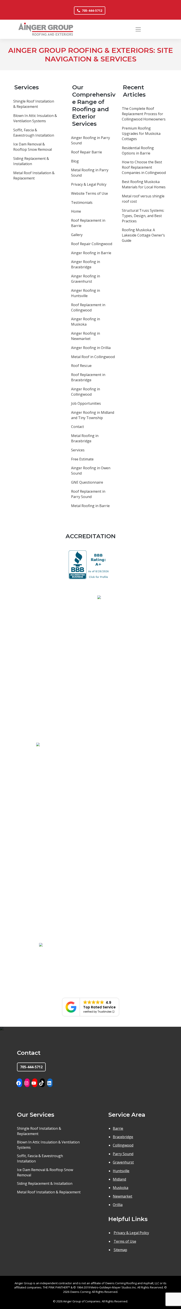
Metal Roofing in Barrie (90, 505)
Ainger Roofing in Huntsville (85, 293)
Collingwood (123, 1145)
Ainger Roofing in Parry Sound (90, 140)
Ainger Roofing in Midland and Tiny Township (92, 415)
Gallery (77, 234)
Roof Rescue (81, 365)
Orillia (118, 1204)
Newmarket (122, 1196)
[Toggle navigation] (138, 29)
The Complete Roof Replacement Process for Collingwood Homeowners (144, 114)
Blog (75, 161)
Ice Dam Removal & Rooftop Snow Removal (32, 147)
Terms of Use (125, 1241)
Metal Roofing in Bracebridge (84, 438)
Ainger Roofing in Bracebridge (85, 264)
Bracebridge (123, 1136)
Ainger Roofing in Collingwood (85, 392)
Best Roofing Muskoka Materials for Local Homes (144, 184)
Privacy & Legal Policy (88, 184)
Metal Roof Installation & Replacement (34, 175)
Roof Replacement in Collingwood (88, 307)
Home (76, 211)
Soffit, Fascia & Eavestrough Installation (33, 133)
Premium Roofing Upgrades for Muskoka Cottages (141, 133)
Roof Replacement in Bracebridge (88, 377)
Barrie (118, 1128)
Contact (77, 426)
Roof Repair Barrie (86, 152)
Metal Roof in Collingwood (93, 356)
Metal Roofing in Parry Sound (89, 173)
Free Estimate (82, 459)
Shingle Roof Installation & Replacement (33, 104)
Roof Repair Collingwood (91, 243)
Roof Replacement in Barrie (88, 223)
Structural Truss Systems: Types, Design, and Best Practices (143, 215)
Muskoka (120, 1187)
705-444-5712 (92, 10)
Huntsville (121, 1170)
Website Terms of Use (89, 193)
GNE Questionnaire (87, 482)
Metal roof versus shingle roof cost (143, 199)
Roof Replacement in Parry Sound (88, 494)
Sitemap (120, 1249)
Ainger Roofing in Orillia (91, 347)
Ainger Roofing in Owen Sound (90, 471)
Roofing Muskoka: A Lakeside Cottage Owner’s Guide (143, 235)
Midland (119, 1179)
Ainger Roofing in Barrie (91, 252)
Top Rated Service (99, 1007)
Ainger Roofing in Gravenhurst (85, 279)
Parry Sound (123, 1153)
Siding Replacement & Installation (31, 161)
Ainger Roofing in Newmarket (85, 336)
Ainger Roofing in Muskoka (85, 322)
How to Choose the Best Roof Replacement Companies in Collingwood (144, 167)
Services (78, 450)
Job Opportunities (86, 403)
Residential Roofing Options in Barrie (138, 150)
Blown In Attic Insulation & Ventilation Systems (35, 118)
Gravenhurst (123, 1162)
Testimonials (81, 202)
